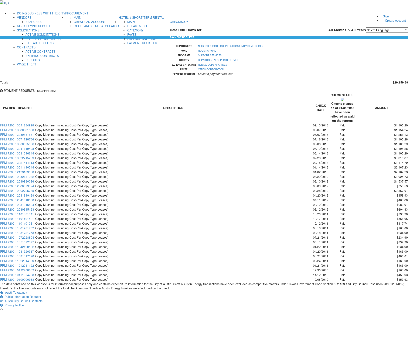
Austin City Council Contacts (22, 301)
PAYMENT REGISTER (142, 43)
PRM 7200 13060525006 (17, 144)
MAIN (77, 17)
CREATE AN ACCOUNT (90, 22)
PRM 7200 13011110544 (17, 167)
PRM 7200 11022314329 (17, 261)
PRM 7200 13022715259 (17, 158)
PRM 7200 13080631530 (17, 130)
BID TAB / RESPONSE (40, 43)
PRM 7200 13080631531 (17, 134)
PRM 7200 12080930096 (17, 181)
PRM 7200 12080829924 (17, 186)
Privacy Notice (13, 305)
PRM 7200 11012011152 (17, 265)
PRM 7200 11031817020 (17, 256)
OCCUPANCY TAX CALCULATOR (96, 26)
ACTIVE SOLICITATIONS (42, 34)
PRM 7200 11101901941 (17, 214)
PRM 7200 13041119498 (17, 148)
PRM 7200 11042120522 (17, 247)
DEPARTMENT (137, 26)
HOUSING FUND (207, 50)
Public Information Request (22, 297)
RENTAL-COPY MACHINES (212, 64)
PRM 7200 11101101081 (17, 223)
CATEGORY (135, 30)
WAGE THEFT (26, 64)
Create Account (395, 20)
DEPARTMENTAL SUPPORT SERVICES (219, 60)
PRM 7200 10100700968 (17, 279)
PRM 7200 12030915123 (17, 209)
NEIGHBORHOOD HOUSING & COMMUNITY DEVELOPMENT (231, 46)
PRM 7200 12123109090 (17, 172)
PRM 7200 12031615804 (17, 204)
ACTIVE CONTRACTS (40, 51)
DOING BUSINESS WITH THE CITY (41, 13)
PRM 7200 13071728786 (17, 139)
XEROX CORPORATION (211, 69)
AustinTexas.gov (15, 292)
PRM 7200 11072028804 (17, 237)
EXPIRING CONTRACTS (42, 56)
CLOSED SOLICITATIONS (43, 39)
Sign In (387, 16)
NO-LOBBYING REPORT (33, 26)
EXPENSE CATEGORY (142, 39)
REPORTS (33, 60)
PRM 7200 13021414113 (17, 162)
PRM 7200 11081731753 (17, 233)
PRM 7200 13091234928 (17, 125)
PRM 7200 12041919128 (17, 195)
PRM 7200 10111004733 (17, 275)
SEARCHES (33, 22)
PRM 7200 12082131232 (17, 176)
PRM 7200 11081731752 (17, 228)
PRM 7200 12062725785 (17, 190)
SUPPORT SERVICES (209, 55)
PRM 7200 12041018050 (17, 200)
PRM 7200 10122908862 (17, 270)
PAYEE (131, 34)
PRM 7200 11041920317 (17, 251)
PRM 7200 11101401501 (17, 219)
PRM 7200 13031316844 (17, 153)
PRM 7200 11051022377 (17, 242)
